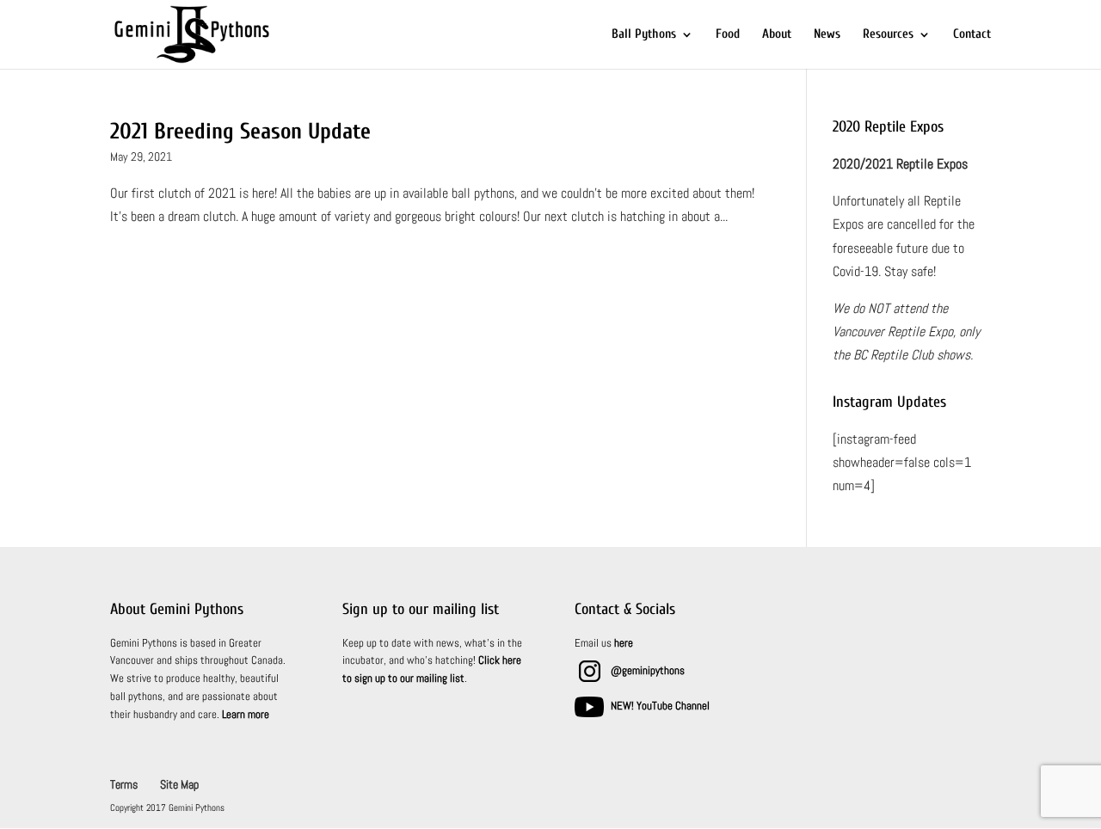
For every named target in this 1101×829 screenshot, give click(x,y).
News (827, 34)
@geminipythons (648, 670)
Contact (972, 34)
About (776, 34)
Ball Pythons (644, 34)
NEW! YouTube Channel (660, 705)
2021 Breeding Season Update (240, 131)
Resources (888, 34)
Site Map (179, 784)
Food (728, 34)
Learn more (245, 714)
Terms (124, 784)
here (623, 643)
